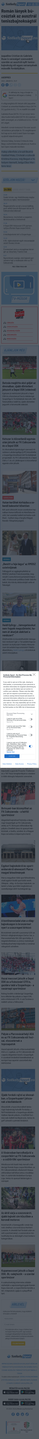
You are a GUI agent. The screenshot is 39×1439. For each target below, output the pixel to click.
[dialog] (19, 719)
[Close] (35, 675)
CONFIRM (12, 756)
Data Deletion (7, 764)
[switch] (30, 719)
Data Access (19, 764)
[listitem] (19, 714)
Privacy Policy (32, 764)
